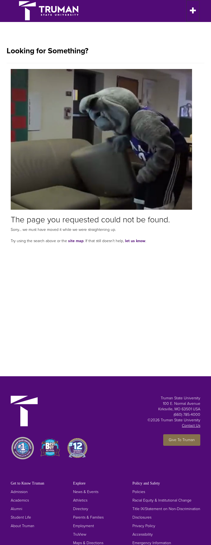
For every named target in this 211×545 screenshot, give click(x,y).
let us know (135, 241)
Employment (83, 526)
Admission (19, 491)
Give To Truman (182, 440)
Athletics (80, 500)
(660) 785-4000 (187, 414)
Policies (138, 491)
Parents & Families (88, 517)
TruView (79, 534)
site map (76, 241)
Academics (20, 500)
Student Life (21, 517)
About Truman (22, 526)
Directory (80, 509)
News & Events (85, 491)
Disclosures (141, 517)
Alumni (16, 509)
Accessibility (142, 534)
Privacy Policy (143, 526)
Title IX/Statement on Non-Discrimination (166, 509)
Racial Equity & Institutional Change (161, 500)
